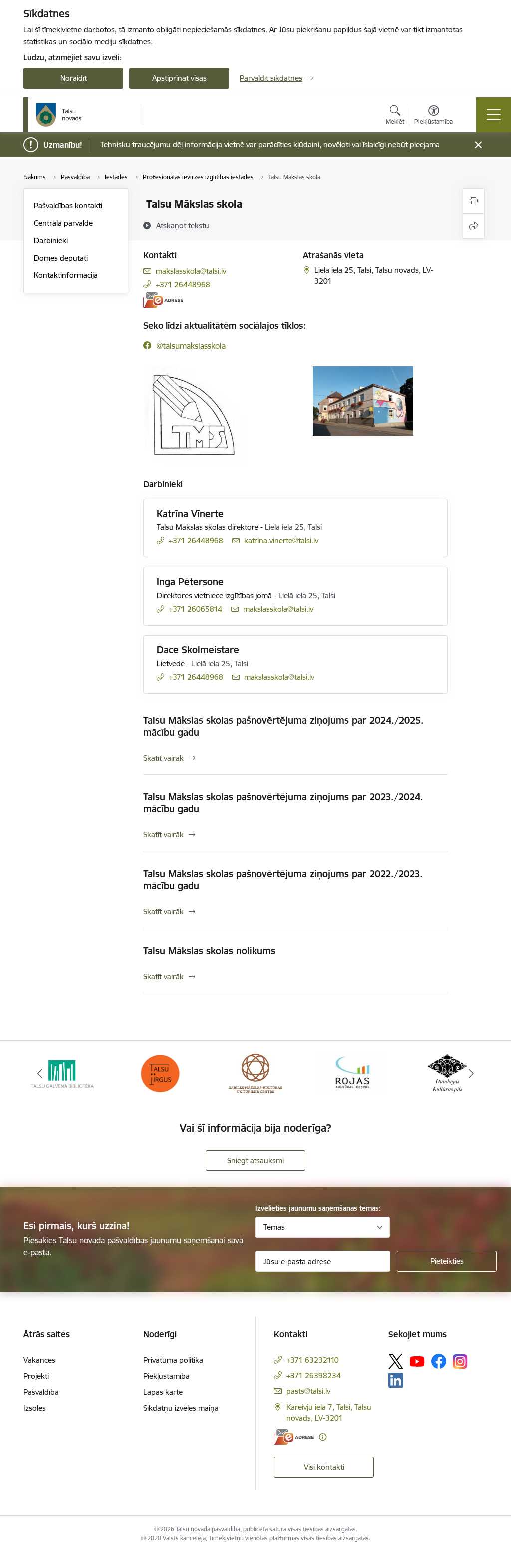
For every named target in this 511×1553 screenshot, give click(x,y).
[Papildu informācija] (322, 1437)
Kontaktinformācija (66, 275)
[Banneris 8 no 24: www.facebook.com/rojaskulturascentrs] (351, 1072)
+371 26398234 (313, 1375)
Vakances (39, 1360)
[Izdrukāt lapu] (473, 201)
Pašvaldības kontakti (68, 205)
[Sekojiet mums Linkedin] (395, 1380)
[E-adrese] (163, 300)
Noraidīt (73, 78)
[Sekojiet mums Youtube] (417, 1361)
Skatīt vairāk (163, 758)
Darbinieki (51, 240)
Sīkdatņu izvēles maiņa (181, 1408)
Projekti (36, 1376)
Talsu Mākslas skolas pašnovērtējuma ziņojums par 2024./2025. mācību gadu (283, 726)
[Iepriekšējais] (40, 1073)
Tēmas (274, 1227)
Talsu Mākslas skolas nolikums (209, 951)
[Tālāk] (471, 1073)
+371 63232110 (312, 1360)
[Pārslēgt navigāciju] (493, 114)
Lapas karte (163, 1392)
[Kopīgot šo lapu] (473, 226)
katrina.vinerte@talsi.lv (281, 540)
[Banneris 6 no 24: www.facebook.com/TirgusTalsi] (159, 1072)
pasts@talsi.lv (308, 1391)
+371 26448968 (183, 284)
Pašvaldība (41, 1392)
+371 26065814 (195, 609)
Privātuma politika (173, 1360)
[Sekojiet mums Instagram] (460, 1361)
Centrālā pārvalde (63, 223)
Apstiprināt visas (179, 78)
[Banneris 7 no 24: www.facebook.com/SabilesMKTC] (256, 1072)
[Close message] (478, 145)
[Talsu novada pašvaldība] (59, 115)
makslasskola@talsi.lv (191, 271)
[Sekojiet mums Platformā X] (395, 1361)
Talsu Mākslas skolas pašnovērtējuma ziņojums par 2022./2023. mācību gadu (283, 880)
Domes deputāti (61, 258)
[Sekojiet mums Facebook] (438, 1361)
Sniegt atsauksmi (255, 1160)
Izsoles (34, 1408)
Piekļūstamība (166, 1376)
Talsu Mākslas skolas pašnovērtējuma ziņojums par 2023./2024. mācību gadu (283, 803)
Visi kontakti (324, 1467)
